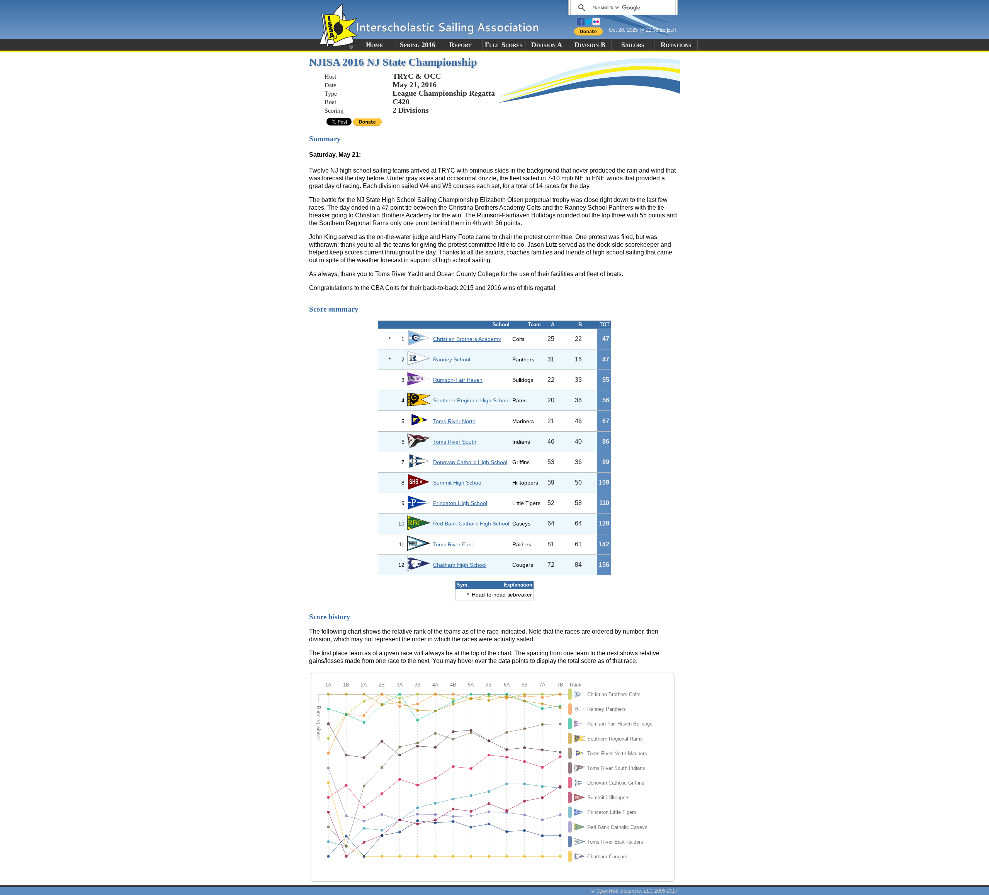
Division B (589, 45)
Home (374, 45)
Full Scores (503, 45)
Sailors (632, 45)
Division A (546, 45)
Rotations (676, 45)
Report (460, 45)
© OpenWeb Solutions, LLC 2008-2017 (634, 891)
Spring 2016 (417, 45)
